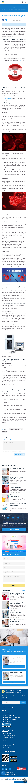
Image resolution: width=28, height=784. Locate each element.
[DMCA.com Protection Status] (6, 724)
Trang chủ (3, 9)
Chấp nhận (20, 782)
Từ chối (7, 782)
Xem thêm (24, 590)
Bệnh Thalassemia (8, 98)
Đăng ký (10, 439)
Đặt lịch (14, 666)
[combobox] (14, 572)
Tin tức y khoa (8, 9)
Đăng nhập (5, 439)
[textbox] (14, 572)
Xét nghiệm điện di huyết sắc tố (16, 429)
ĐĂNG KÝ (23, 702)
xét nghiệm (4, 431)
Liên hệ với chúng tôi (14, 529)
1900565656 (6, 713)
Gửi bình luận (18, 454)
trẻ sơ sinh (21, 60)
